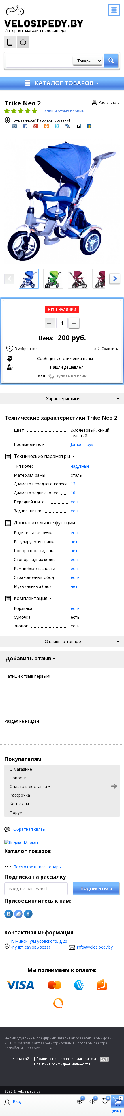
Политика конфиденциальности (62, 1064)
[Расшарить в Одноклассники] (46, 125)
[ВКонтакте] (8, 914)
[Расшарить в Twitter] (57, 125)
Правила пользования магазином (66, 1058)
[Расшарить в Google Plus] (36, 125)
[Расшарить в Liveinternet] (78, 125)
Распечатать (109, 102)
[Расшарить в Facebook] (25, 125)
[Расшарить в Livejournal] (68, 125)
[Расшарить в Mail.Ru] (89, 125)
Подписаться (96, 888)
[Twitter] (18, 914)
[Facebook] (28, 914)
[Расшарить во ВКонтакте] (14, 125)
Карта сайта (22, 1058)
